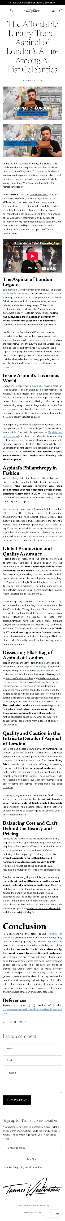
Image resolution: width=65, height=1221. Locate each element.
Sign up (32, 1158)
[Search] (11, 10)
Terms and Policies (32, 1212)
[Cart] (61, 10)
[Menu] (4, 10)
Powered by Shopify (40, 1205)
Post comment (17, 1100)
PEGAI (27, 1205)
